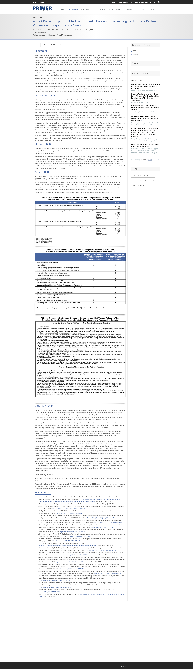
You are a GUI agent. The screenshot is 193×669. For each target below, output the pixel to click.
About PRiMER (115, 9)
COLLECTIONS (147, 9)
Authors (85, 9)
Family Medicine (123, 2)
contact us (131, 9)
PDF (134, 51)
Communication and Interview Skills (143, 181)
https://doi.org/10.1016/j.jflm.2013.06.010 (72, 569)
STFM (154, 2)
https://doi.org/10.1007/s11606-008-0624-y (107, 573)
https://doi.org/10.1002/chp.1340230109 (81, 536)
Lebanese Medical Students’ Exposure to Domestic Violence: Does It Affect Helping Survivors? (145, 107)
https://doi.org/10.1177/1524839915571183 (66, 541)
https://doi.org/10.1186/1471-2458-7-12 (103, 527)
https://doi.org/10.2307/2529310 (49, 592)
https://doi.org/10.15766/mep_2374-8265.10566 (54, 580)
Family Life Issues (138, 186)
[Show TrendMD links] (159, 159)
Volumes (73, 9)
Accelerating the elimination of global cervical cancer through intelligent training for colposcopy (144, 118)
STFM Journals (38, 2)
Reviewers (99, 9)
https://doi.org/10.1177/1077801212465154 (102, 550)
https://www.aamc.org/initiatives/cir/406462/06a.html (74, 555)
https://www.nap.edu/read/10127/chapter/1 (69, 562)
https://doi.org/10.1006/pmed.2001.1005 (72, 532)
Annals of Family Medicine (141, 2)
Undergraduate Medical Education (143, 176)
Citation (135, 54)
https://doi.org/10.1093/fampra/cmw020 (69, 513)
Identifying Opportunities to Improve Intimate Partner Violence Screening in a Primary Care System (145, 86)
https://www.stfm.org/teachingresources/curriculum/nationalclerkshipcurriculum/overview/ (67, 545)
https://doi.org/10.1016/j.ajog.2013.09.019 (100, 518)
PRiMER (113, 2)
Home (62, 9)
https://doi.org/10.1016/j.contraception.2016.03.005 (55, 587)
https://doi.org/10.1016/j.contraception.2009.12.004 (68, 508)
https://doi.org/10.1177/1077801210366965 (108, 522)
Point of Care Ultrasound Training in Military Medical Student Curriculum (145, 145)
